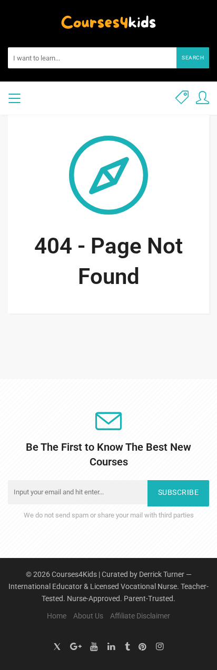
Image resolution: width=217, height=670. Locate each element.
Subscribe (178, 492)
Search (193, 57)
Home (56, 616)
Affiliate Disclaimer (140, 616)
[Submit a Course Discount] (182, 98)
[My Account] (202, 98)
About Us (88, 616)
